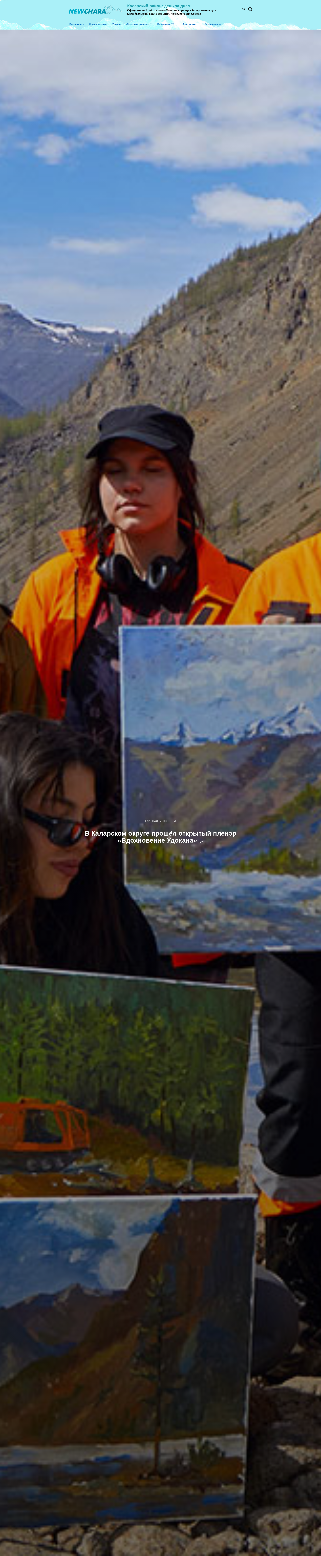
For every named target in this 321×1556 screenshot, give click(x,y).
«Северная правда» (137, 24)
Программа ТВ (165, 24)
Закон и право (213, 24)
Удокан (116, 24)
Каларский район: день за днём (159, 6)
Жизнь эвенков (98, 24)
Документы (189, 24)
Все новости (76, 24)
